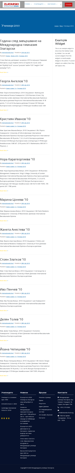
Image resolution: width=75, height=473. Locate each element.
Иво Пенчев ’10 (11, 289)
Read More (3, 72)
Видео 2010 (14, 56)
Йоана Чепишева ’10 (15, 349)
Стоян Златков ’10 (13, 259)
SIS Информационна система (45, 411)
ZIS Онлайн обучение (45, 415)
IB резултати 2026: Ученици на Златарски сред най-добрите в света (27, 401)
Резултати (42, 403)
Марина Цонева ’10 (14, 199)
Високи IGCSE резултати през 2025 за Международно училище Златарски (28, 454)
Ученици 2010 (23, 56)
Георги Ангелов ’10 (14, 81)
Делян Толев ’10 (11, 319)
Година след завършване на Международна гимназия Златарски (20, 44)
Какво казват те (11, 88)
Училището (38, 4)
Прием (27, 4)
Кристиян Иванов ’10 (15, 119)
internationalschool (8, 52)
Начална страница (45, 397)
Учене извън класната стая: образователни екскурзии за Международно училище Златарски (28, 443)
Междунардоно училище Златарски (42, 468)
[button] (31, 4)
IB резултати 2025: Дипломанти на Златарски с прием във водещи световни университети (27, 431)
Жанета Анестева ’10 (15, 229)
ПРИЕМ (68, 4)
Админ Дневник (44, 406)
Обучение (52, 4)
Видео (8, 56)
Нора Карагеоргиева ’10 (17, 159)
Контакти (42, 418)
